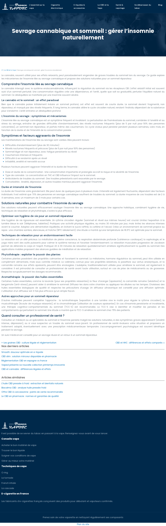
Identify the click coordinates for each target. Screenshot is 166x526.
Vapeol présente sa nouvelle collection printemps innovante (33, 364)
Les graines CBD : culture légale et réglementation (30, 342)
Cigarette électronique (57, 6)
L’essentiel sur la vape (36, 6)
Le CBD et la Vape (103, 6)
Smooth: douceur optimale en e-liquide (22, 352)
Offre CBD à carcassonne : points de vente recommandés (32, 391)
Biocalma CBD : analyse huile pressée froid (23, 387)
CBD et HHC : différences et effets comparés (139, 342)
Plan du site (83, 524)
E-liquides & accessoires (79, 6)
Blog (160, 5)
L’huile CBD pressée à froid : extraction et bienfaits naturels (32, 383)
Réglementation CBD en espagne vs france (24, 360)
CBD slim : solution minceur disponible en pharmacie (29, 356)
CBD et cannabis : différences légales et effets (26, 369)
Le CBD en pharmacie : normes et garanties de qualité (30, 396)
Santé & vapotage (120, 6)
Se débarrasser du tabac (142, 6)
